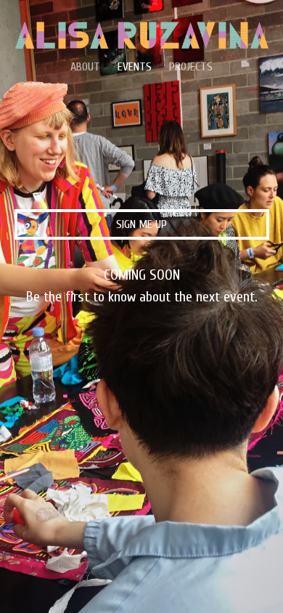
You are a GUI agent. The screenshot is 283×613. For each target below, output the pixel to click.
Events (135, 66)
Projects (191, 66)
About (85, 66)
